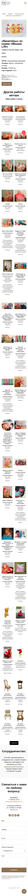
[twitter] (14, 892)
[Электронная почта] (15, 815)
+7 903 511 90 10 (14, 799)
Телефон (4, 829)
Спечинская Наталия (19, 13)
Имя (3, 820)
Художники (10, 13)
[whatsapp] (12, 815)
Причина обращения (8, 847)
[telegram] (10, 815)
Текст (3, 856)
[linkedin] (17, 892)
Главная (4, 13)
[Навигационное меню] (25, 3)
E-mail (3, 838)
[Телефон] (18, 815)
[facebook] (11, 892)
